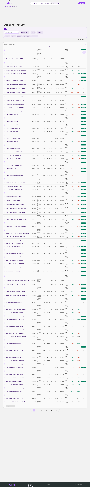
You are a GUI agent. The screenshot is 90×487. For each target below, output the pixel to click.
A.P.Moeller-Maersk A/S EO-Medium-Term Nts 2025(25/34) (17, 233)
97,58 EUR (83, 319)
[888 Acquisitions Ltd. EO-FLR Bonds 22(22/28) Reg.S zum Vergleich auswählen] (5, 208)
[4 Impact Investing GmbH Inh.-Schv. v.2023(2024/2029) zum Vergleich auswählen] (5, 179)
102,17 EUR (83, 80)
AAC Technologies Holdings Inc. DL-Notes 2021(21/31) (16, 295)
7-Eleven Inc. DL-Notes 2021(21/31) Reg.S (14, 189)
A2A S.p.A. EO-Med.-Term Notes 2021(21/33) (14, 256)
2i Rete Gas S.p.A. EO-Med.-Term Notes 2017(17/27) (16, 73)
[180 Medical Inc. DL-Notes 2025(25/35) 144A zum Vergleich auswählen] (5, 58)
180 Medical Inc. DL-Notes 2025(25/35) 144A (14, 58)
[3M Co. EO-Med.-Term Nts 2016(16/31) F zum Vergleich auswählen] (5, 135)
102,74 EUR (83, 263)
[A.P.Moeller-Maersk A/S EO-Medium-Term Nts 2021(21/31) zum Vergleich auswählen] (5, 230)
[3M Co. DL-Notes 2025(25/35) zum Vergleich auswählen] (5, 145)
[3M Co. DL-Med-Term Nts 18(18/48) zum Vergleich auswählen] (5, 128)
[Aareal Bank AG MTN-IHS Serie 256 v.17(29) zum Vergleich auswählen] (5, 323)
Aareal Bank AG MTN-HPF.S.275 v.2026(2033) (15, 347)
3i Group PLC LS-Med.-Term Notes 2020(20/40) (15, 96)
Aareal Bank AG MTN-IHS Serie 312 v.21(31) (14, 326)
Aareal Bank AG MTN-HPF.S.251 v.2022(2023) (14, 312)
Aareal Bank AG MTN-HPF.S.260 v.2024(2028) (15, 316)
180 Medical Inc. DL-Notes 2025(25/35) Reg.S (15, 54)
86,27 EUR (83, 229)
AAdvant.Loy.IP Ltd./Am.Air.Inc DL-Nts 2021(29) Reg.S (16, 299)
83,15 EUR (83, 267)
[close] (88, 1)
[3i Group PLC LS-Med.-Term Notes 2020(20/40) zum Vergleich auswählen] (5, 96)
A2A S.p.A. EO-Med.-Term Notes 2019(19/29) (14, 240)
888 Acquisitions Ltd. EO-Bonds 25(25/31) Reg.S (15, 212)
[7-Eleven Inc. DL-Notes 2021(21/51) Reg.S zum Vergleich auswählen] (5, 193)
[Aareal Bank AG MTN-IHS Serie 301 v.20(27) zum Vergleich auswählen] (5, 381)
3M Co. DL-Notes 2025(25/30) (12, 121)
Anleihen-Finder (14, 6)
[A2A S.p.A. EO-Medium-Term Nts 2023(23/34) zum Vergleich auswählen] (5, 263)
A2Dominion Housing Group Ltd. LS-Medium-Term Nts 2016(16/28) (19, 275)
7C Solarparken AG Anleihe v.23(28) (13, 200)
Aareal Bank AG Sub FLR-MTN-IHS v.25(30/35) (15, 350)
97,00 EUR (83, 148)
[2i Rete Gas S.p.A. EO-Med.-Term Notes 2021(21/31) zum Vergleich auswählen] (5, 77)
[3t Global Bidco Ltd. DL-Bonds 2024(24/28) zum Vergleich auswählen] (5, 175)
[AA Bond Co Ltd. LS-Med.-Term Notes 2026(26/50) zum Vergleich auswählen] (5, 291)
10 (56, 410)
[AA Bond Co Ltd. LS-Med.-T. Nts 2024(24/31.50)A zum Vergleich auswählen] (5, 284)
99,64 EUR (83, 298)
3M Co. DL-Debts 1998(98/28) (12, 124)
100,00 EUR (83, 182)
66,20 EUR (83, 151)
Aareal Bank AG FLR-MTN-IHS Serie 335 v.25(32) (15, 401)
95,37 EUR (83, 200)
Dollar (56, 486)
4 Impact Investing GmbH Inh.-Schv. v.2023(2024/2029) (16, 179)
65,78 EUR (83, 141)
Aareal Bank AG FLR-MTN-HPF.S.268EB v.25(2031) (16, 309)
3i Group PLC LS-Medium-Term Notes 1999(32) (15, 104)
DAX (47, 486)
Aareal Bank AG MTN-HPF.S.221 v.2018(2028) (14, 384)
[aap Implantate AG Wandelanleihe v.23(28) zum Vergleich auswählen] (5, 302)
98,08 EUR (83, 117)
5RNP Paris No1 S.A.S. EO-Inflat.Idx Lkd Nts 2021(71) (16, 182)
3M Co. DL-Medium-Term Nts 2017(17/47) (14, 158)
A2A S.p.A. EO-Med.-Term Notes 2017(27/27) (14, 250)
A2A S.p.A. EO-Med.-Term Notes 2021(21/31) (14, 246)
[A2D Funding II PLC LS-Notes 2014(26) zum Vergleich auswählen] (5, 271)
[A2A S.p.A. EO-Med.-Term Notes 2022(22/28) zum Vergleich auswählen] (5, 243)
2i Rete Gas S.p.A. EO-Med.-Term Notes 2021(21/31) (16, 77)
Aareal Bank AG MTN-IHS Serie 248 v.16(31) (14, 343)
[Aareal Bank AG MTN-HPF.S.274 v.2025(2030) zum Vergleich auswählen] (5, 353)
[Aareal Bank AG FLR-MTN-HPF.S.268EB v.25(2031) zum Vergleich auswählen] (5, 309)
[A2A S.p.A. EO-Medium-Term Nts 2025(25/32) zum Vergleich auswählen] (5, 253)
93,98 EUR (83, 168)
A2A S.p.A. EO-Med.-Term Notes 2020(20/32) (14, 267)
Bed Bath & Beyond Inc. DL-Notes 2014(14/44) (15, 63)
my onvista (41, 3)
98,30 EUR (83, 381)
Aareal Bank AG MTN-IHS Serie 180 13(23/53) (15, 377)
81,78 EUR (83, 256)
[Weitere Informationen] (49, 46)
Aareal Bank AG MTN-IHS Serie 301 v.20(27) (14, 381)
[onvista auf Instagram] (32, 486)
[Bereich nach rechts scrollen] (84, 52)
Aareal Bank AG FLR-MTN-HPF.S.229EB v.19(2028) (16, 305)
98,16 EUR (83, 249)
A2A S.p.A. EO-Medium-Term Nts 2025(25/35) (14, 260)
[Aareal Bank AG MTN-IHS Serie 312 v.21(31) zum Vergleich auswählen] (5, 326)
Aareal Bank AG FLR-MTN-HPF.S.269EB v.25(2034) (16, 336)
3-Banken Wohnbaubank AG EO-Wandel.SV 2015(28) (16, 84)
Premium (47, 3)
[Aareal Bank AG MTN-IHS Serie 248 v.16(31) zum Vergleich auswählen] (5, 343)
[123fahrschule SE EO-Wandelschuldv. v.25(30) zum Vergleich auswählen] (5, 50)
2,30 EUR (83, 49)
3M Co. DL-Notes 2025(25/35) (12, 144)
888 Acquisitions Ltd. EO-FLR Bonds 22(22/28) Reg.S (16, 208)
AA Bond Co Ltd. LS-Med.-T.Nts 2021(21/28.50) (15, 288)
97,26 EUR (83, 253)
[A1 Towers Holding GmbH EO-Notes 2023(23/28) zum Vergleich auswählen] (5, 236)
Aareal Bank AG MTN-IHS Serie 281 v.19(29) (14, 391)
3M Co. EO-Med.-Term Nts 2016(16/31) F (14, 135)
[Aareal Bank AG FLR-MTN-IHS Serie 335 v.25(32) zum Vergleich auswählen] (5, 401)
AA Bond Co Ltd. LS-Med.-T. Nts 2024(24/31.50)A (15, 284)
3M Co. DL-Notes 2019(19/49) (12, 141)
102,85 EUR (83, 236)
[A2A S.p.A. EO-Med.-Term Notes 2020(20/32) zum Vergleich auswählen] (5, 267)
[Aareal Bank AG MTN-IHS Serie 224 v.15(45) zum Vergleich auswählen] (5, 395)
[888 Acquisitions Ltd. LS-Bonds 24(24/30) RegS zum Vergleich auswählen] (5, 204)
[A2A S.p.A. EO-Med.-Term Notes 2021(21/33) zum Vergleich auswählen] (5, 257)
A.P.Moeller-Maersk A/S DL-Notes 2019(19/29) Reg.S (16, 226)
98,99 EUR (83, 226)
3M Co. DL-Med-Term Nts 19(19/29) (13, 148)
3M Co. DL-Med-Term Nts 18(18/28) (13, 118)
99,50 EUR (83, 271)
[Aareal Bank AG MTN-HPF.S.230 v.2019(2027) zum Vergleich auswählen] (5, 319)
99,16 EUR (83, 144)
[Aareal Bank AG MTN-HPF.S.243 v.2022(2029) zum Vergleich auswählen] (5, 360)
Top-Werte (65, 486)
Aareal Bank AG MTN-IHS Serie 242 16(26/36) (15, 329)
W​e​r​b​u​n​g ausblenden (54, 14)
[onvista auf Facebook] (28, 486)
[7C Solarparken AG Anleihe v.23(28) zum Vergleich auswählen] (5, 200)
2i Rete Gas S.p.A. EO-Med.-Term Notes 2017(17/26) (16, 70)
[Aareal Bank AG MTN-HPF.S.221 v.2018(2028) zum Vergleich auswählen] (5, 384)
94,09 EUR (83, 171)
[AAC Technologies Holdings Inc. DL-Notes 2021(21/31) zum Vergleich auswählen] (5, 295)
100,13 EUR (83, 216)
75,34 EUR (83, 128)
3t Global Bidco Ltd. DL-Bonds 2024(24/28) (14, 175)
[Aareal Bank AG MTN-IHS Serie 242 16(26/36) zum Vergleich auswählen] (5, 329)
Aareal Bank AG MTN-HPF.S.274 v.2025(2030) (15, 353)
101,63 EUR (83, 212)
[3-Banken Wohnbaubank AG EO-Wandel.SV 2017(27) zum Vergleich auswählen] (5, 88)
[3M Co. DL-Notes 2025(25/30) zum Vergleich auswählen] (5, 121)
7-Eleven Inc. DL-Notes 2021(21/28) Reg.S (14, 196)
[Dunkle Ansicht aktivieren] (9, 0)
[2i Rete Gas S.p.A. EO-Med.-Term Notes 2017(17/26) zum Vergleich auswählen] (5, 70)
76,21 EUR (83, 96)
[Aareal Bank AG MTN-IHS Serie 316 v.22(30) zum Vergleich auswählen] (5, 357)
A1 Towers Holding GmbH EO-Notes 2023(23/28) (15, 236)
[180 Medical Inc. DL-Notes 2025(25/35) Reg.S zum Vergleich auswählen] (5, 54)
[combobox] (11, 32)
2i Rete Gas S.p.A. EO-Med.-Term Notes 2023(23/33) (16, 80)
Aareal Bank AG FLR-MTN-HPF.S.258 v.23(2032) (15, 374)
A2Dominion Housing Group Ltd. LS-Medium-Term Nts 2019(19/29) (19, 280)
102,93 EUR (83, 107)
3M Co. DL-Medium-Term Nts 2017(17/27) (14, 111)
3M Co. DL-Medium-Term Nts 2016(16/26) (14, 162)
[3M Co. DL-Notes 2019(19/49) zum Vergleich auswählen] (5, 141)
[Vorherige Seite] (31, 410)
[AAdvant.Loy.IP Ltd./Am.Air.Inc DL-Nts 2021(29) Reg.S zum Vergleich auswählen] (5, 299)
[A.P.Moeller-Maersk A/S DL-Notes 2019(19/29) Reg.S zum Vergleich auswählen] (5, 226)
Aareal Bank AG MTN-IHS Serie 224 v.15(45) (14, 395)
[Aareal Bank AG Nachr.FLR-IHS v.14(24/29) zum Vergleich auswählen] (5, 367)
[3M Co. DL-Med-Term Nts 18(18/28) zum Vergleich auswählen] (5, 118)
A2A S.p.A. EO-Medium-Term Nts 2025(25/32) (14, 253)
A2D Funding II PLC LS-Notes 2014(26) (13, 271)
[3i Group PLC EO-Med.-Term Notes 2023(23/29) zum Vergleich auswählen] (5, 107)
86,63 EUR (83, 189)
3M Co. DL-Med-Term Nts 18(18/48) (13, 128)
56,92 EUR (83, 193)
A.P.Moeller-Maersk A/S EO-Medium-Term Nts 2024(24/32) (17, 223)
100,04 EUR (83, 121)
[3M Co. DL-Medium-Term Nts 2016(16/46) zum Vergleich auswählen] (5, 151)
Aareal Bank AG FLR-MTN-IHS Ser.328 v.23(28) (15, 398)
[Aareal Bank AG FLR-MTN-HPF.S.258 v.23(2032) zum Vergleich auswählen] (5, 374)
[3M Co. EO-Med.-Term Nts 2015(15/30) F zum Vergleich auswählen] (5, 172)
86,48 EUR (83, 246)
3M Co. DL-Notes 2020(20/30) (12, 168)
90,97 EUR (83, 135)
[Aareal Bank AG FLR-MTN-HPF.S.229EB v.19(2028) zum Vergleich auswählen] (5, 305)
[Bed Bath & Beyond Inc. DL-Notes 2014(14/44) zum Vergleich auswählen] (5, 63)
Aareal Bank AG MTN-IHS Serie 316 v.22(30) (14, 357)
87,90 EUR (83, 77)
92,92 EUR (83, 295)
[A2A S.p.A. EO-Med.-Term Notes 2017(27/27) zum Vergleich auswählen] (5, 250)
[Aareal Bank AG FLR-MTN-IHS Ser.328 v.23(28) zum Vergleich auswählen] (5, 398)
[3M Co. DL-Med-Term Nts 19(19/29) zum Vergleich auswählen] (5, 148)
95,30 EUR (83, 196)
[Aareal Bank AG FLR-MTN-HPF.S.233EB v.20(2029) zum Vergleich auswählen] (5, 371)
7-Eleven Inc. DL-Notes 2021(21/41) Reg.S (14, 186)
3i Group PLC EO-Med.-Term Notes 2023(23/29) (15, 107)
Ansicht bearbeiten (79, 43)
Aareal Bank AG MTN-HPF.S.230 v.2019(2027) (15, 319)
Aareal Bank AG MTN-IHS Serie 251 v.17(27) (14, 340)
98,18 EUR (83, 73)
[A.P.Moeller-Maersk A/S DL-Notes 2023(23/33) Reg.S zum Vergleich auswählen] (5, 219)
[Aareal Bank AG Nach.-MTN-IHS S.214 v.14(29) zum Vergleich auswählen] (5, 333)
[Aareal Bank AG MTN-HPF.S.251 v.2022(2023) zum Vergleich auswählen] (5, 312)
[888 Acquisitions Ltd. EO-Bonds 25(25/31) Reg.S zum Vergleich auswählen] (5, 212)
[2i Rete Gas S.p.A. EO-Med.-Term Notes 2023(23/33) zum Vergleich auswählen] (5, 80)
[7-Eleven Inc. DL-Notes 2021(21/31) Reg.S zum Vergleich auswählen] (5, 189)
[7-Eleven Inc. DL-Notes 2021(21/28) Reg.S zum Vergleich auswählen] (5, 196)
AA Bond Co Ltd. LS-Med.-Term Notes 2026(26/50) (15, 291)
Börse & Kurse (6, 6)
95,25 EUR (83, 275)
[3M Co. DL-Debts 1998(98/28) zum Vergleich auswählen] (5, 125)
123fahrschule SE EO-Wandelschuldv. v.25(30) (15, 49)
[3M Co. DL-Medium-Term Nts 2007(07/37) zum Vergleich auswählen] (5, 165)
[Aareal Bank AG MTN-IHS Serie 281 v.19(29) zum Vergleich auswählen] (5, 391)
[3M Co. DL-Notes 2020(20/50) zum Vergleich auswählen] (5, 131)
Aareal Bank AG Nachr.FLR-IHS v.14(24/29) (14, 367)
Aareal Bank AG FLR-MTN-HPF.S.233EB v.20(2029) (16, 371)
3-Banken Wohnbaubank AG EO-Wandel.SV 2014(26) (16, 92)
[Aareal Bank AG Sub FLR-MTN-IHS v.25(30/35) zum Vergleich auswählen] (5, 350)
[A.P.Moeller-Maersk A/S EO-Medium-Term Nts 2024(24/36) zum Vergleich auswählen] (5, 216)
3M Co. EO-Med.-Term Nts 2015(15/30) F (14, 171)
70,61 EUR (83, 131)
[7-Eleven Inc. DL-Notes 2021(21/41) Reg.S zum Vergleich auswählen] (5, 186)
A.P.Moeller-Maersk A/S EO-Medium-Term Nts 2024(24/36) (17, 216)
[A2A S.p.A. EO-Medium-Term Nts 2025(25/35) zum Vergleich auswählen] (5, 260)
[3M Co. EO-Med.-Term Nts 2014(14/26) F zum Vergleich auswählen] (5, 155)
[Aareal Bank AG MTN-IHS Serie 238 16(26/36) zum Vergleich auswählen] (5, 388)
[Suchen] (58, 3)
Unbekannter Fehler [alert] (78, 2)
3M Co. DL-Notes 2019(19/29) (12, 114)
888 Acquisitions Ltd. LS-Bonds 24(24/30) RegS (15, 204)
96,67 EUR (83, 233)
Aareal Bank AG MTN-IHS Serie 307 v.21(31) (14, 364)
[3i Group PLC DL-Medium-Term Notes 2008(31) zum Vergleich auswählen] (5, 100)
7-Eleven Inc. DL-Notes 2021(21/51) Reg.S (14, 193)
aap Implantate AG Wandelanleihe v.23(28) (14, 302)
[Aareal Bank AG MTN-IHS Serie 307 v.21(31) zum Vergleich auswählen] (5, 364)
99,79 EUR (83, 162)
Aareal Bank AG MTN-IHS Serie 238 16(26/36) (15, 388)
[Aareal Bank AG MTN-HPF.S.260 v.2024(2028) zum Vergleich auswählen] (5, 316)
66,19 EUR (83, 186)
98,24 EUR (83, 111)
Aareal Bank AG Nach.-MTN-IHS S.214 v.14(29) (15, 333)
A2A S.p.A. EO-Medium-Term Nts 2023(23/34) (15, 263)
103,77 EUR (83, 284)
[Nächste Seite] (59, 410)
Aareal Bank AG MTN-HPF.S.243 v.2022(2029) (15, 360)
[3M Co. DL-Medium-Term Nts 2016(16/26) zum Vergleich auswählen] (5, 162)
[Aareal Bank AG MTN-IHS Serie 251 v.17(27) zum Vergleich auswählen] (5, 340)
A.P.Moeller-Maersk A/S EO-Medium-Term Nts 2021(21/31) (17, 229)
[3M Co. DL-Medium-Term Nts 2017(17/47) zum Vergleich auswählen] (5, 158)
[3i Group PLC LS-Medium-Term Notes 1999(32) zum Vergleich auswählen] (5, 104)
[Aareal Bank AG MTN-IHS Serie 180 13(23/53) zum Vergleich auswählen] (5, 377)
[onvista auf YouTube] (30, 486)
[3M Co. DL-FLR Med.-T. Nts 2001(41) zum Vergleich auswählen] (5, 138)
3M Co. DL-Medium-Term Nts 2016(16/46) (14, 151)
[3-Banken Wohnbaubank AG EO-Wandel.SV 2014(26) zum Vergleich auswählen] (5, 92)
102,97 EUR (83, 204)
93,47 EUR (83, 114)
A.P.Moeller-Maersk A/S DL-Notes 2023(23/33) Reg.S (16, 219)
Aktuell (35, 3)
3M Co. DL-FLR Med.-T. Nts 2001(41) (13, 138)
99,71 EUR (83, 155)
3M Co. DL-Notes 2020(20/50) (12, 131)
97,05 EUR (83, 367)
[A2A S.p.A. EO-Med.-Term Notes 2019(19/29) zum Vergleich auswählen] (5, 240)
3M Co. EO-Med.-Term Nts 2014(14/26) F (14, 155)
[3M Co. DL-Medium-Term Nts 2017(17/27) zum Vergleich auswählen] (5, 111)
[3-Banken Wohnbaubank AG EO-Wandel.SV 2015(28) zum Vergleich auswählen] (5, 84)
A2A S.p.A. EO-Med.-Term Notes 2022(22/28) (14, 243)
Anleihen (10, 6)
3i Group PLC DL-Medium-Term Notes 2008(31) (15, 100)
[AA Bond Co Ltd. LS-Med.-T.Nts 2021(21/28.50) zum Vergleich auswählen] (5, 288)
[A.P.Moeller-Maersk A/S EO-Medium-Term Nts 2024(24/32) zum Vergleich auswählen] (5, 223)
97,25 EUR (83, 346)
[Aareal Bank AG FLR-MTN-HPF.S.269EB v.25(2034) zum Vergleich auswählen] (5, 336)
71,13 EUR (83, 158)
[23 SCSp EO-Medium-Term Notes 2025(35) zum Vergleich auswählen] (5, 66)
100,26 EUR (83, 291)
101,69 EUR (83, 124)
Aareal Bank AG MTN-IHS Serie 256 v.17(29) (14, 323)
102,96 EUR (83, 219)
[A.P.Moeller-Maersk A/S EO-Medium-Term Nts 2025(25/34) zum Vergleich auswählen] (5, 233)
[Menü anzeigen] (32, 3)
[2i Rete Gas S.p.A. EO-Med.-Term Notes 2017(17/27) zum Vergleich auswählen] (5, 73)
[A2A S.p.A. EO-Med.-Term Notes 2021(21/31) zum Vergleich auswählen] (5, 246)
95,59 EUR (83, 288)
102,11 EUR (83, 104)
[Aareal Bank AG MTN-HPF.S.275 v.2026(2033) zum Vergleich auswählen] (5, 347)
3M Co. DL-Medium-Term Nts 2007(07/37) (14, 165)
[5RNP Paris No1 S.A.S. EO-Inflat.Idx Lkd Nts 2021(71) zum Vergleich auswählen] (5, 182)
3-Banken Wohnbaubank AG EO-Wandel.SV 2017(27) (16, 88)
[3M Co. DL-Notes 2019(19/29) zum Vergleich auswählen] (5, 114)
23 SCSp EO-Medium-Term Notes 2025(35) (14, 66)
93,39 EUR (83, 240)
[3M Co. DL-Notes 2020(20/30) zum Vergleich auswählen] (5, 168)
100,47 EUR (83, 208)
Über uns (77, 486)
